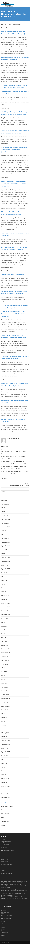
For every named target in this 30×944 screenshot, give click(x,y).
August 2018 (4, 618)
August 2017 (4, 664)
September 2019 (5, 569)
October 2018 (4, 611)
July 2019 (3, 576)
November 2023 (5, 527)
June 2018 (4, 626)
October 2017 (4, 656)
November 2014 (5, 790)
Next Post (19, 484)
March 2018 (4, 637)
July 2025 (3, 508)
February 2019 (5, 595)
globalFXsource (16, 24)
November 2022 (5, 542)
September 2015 (5, 752)
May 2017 (3, 675)
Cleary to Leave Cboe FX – (12, 274)
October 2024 (4, 515)
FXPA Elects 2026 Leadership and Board (13, 456)
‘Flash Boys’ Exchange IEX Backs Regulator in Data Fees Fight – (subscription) (14, 149)
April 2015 (3, 771)
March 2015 (4, 775)
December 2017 (5, 649)
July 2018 (3, 622)
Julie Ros (9, 24)
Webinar (3, 825)
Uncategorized (5, 821)
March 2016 (4, 729)
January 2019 (4, 599)
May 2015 (3, 767)
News (2, 817)
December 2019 (5, 557)
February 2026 (5, 504)
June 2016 (4, 717)
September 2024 (5, 519)
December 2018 (5, 603)
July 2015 (3, 759)
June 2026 (4, 500)
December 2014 (5, 786)
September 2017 (5, 660)
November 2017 (5, 653)
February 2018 (5, 641)
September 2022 (5, 546)
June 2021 (4, 553)
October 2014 (4, 794)
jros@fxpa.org (4, 842)
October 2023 (4, 531)
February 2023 (5, 538)
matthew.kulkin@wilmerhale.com (7, 850)
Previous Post (14, 479)
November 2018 (5, 607)
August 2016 (4, 710)
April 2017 (3, 679)
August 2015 (4, 755)
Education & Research (7, 806)
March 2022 (4, 550)
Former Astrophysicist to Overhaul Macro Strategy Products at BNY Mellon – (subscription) (13, 314)
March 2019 (4, 592)
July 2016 (3, 714)
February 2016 (5, 733)
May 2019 (3, 584)
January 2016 (4, 736)
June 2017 (4, 672)
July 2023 (3, 534)
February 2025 (5, 511)
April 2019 (3, 588)
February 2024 (5, 523)
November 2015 (5, 744)
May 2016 (3, 721)
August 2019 (4, 572)
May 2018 (3, 630)
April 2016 (3, 725)
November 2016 (5, 698)
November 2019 (5, 561)
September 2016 (5, 706)
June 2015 (4, 763)
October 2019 (4, 565)
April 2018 (3, 633)
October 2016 (4, 702)
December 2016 (5, 694)
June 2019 (4, 580)
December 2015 (5, 740)
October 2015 (4, 748)
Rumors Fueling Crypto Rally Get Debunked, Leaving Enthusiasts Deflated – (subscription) (14, 184)
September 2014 (5, 797)
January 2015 (4, 782)
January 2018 (4, 645)
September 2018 (5, 614)
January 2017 (4, 691)
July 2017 (3, 668)
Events (3, 810)
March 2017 (4, 683)
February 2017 (5, 687)
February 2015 (5, 778)
